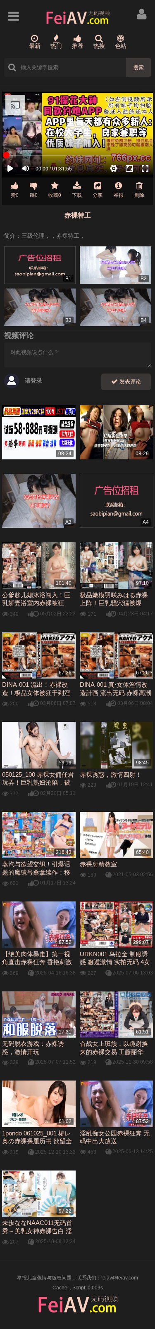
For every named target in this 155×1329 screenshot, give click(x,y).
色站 (120, 46)
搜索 (138, 67)
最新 (35, 46)
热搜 (99, 46)
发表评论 (129, 381)
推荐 (77, 46)
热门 (56, 46)
